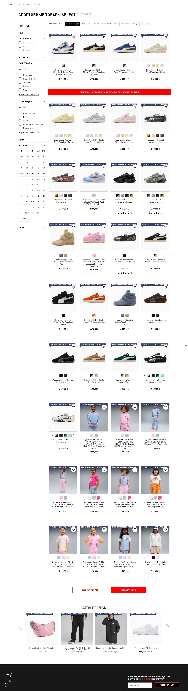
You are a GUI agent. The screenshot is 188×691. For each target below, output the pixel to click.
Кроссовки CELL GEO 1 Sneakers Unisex (125, 201)
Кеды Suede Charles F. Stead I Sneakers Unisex (155, 260)
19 (27, 162)
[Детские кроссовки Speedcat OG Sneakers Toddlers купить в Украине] (63, 298)
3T (44, 157)
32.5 (38, 179)
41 (32, 196)
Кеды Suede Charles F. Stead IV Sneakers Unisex (94, 321)
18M (32, 157)
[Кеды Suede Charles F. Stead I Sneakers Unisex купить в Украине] (155, 237)
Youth (24, 218)
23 (21, 168)
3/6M (44, 151)
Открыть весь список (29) (29, 94)
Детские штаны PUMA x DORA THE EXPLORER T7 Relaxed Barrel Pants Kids (155, 442)
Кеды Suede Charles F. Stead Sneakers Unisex (155, 71)
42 (38, 196)
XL (33, 213)
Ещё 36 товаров (90, 590)
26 (38, 168)
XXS (27, 207)
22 (44, 162)
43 (21, 202)
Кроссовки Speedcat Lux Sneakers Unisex (155, 321)
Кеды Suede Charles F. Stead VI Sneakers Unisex (124, 71)
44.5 (32, 202)
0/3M (38, 151)
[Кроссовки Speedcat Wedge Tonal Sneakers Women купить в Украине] (63, 237)
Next (166, 375)
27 (44, 168)
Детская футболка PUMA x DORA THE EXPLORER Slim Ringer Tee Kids (94, 504)
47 (21, 207)
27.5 (21, 173)
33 (44, 179)
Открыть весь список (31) (29, 133)
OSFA (27, 213)
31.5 (27, 179)
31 (21, 179)
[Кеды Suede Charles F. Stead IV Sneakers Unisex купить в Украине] (94, 298)
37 (21, 190)
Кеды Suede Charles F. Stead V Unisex (94, 381)
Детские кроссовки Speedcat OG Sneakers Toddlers (63, 322)
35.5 (38, 185)
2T (38, 157)
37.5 (27, 190)
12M (27, 157)
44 (27, 202)
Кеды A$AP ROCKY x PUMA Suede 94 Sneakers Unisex (94, 72)
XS (33, 207)
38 (32, 190)
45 (38, 202)
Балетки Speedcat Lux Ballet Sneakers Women (125, 260)
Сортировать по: (56, 24)
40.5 (27, 196)
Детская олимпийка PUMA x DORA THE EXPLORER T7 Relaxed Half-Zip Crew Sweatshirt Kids (94, 444)
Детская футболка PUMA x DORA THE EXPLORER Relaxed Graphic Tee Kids (63, 564)
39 (44, 190)
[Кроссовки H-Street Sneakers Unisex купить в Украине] (155, 118)
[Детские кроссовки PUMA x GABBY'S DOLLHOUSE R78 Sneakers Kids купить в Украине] (94, 177)
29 (38, 173)
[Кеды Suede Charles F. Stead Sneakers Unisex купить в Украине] (155, 48)
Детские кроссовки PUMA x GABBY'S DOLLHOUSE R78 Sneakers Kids (94, 202)
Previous (145, 375)
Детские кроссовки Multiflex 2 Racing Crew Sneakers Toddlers (63, 72)
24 (27, 168)
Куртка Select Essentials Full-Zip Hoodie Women (155, 563)
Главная (13, 4)
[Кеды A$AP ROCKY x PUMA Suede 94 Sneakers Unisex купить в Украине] (94, 48)
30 (44, 173)
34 (21, 185)
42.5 (43, 196)
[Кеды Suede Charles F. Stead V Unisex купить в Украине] (94, 357)
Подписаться (167, 685)
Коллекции (25, 4)
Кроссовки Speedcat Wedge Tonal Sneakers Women (63, 261)
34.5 (27, 185)
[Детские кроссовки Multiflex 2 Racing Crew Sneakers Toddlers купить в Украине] (63, 48)
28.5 (32, 173)
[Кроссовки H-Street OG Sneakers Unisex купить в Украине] (155, 357)
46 (44, 202)
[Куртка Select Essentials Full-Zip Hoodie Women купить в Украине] (155, 540)
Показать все (128, 590)
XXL (38, 213)
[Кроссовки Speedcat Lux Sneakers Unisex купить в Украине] (155, 298)
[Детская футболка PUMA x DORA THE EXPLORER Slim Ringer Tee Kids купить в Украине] (94, 480)
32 (32, 179)
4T (21, 162)
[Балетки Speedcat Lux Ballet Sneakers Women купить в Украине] (125, 237)
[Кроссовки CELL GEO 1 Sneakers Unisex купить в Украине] (125, 177)
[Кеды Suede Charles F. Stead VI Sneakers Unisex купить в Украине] (125, 48)
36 (44, 185)
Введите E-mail (134, 685)
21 (38, 162)
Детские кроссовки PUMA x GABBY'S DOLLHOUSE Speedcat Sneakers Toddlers (94, 262)
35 (32, 185)
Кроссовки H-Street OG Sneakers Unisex (155, 381)
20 (32, 162)
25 (32, 168)
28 (27, 173)
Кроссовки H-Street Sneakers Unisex (155, 141)
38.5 (38, 190)
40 (21, 196)
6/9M (21, 157)
